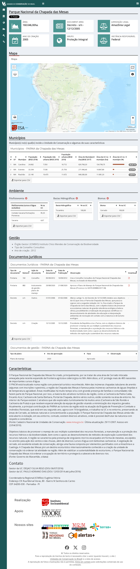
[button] (43, 3)
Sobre (26, 127)
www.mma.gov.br (75, 422)
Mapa (14, 59)
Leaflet (106, 131)
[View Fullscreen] (14, 67)
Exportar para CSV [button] (22, 180)
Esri (115, 131)
